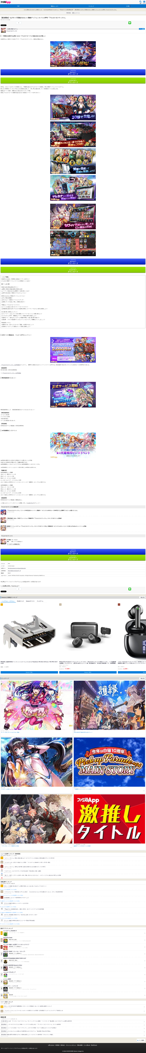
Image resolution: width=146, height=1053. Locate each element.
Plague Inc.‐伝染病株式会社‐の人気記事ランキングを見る (12, 912)
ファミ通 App (6, 2)
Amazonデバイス (30, 601)
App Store (73, 72)
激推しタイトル (76, 13)
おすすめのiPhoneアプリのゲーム (51, 9)
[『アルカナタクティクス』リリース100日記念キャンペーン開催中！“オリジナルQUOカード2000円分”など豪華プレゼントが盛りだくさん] (39, 514)
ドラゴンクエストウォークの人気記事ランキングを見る (12, 895)
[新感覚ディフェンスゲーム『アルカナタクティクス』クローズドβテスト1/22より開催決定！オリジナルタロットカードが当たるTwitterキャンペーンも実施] (43, 530)
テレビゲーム (40, 601)
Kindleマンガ (20, 601)
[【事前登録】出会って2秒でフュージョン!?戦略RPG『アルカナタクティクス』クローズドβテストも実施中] (31, 522)
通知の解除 (80, 1045)
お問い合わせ (51, 1045)
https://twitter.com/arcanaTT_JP (14, 570)
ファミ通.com (86, 1045)
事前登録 (68, 13)
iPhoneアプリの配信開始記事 (66, 9)
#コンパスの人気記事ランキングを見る (9, 889)
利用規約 (57, 1045)
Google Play (73, 80)
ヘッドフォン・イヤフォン (8, 601)
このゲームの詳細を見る (14, 544)
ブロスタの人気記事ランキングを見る (9, 906)
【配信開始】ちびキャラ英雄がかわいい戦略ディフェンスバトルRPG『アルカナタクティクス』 (95, 9)
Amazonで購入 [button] (29, 672)
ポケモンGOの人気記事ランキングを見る (9, 918)
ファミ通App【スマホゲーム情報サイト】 (33, 9)
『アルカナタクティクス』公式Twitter (10, 365)
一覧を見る (142, 597)
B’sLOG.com (94, 1045)
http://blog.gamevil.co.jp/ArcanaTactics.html (17, 568)
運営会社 (63, 1045)
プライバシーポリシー (71, 1045)
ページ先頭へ (142, 1040)
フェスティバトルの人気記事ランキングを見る (11, 923)
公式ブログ (31, 503)
